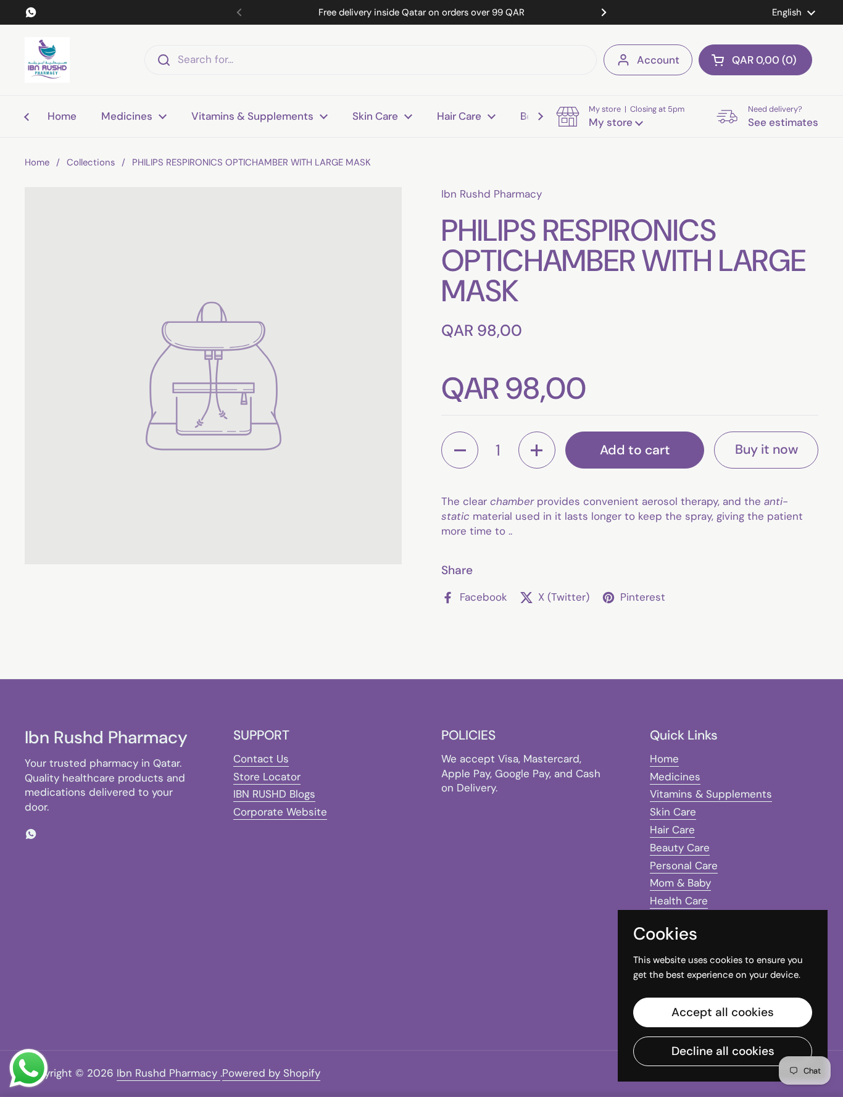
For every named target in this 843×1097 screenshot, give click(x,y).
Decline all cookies (722, 1051)
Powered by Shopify (271, 1073)
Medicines (675, 776)
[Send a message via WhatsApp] (28, 1068)
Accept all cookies (722, 1012)
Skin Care (673, 812)
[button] (755, 59)
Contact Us (261, 758)
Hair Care (672, 829)
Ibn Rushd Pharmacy (168, 1073)
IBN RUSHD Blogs (274, 794)
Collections (91, 162)
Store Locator (267, 776)
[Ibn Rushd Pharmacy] (47, 60)
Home (37, 162)
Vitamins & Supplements (711, 794)
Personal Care (684, 865)
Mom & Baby (680, 883)
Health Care (679, 900)
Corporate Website (280, 812)
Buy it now (766, 449)
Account (658, 60)
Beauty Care (680, 847)
